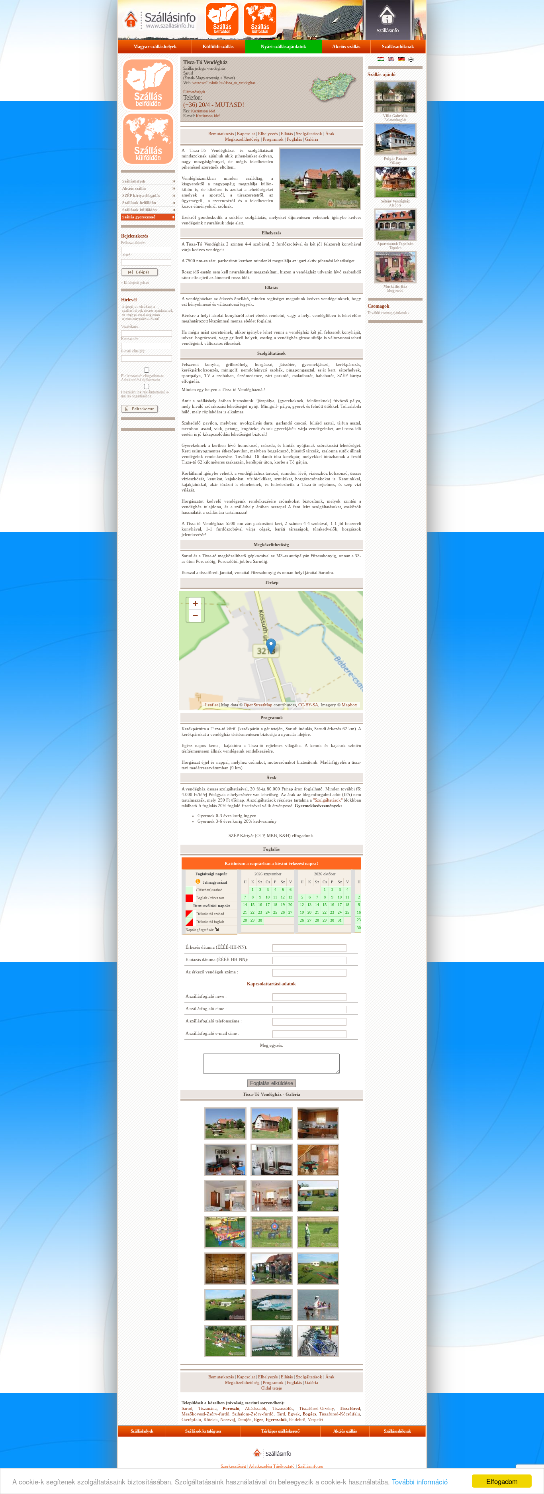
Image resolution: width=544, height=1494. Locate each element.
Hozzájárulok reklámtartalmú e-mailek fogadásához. (145, 394)
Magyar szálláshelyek (155, 46)
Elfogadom (502, 1481)
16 (260, 904)
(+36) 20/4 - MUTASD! (213, 104)
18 (275, 904)
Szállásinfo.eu (310, 1466)
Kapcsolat (246, 133)
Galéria (311, 139)
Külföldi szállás (218, 46)
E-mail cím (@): (133, 351)
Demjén (244, 1419)
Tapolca (395, 246)
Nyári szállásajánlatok (283, 46)
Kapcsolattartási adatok (271, 984)
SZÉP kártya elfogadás (140, 195)
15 (252, 904)
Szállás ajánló (381, 74)
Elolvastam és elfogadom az (142, 378)
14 (245, 904)
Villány (395, 161)
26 (283, 912)
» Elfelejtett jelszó (135, 283)
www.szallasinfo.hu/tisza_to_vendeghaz (223, 83)
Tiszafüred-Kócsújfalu (339, 1413)
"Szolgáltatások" (327, 800)
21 (245, 912)
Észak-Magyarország (201, 77)
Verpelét (315, 1419)
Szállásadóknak (398, 46)
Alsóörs (395, 203)
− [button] (195, 616)
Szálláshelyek (133, 181)
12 (283, 897)
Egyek (294, 1413)
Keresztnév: (130, 339)
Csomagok (378, 306)
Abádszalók (255, 1408)
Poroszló (231, 1408)
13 (290, 897)
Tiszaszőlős (282, 1408)
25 (275, 912)
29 (252, 920)
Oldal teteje (271, 1388)
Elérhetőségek (194, 92)
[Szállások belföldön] (222, 19)
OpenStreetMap (258, 704)
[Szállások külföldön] (260, 19)
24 (268, 912)
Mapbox (349, 704)
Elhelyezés (268, 133)
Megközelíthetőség (242, 139)
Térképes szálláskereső (280, 1431)
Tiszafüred (350, 1408)
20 (290, 904)
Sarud (188, 73)
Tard (281, 1413)
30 (260, 920)
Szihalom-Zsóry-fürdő (253, 1413)
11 (275, 897)
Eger (258, 1419)
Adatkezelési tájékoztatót (140, 380)
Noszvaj (227, 1419)
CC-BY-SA (308, 704)
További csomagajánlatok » (389, 313)
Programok (273, 139)
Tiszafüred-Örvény (316, 1408)
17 (268, 904)
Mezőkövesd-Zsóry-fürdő (205, 1413)
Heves (228, 77)
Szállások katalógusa (203, 1431)
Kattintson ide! (203, 111)
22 (252, 912)
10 (268, 897)
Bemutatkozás (221, 133)
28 (245, 920)
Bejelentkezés (134, 236)
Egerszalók (276, 1419)
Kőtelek (211, 1419)
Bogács (309, 1413)
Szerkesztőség (233, 1466)
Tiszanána (207, 1408)
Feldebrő (297, 1419)
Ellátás (287, 133)
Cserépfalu (191, 1419)
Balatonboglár (395, 118)
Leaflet (211, 704)
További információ (420, 1481)
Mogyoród (395, 289)
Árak (330, 133)
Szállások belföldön (138, 203)
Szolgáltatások (309, 133)
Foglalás (294, 139)
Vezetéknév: (130, 326)
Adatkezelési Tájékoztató (272, 1466)
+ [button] (195, 603)
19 (283, 904)
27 (290, 912)
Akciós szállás (346, 46)
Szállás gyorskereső (138, 217)
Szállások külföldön (139, 210)
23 (260, 912)
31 (340, 920)
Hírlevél (129, 300)
